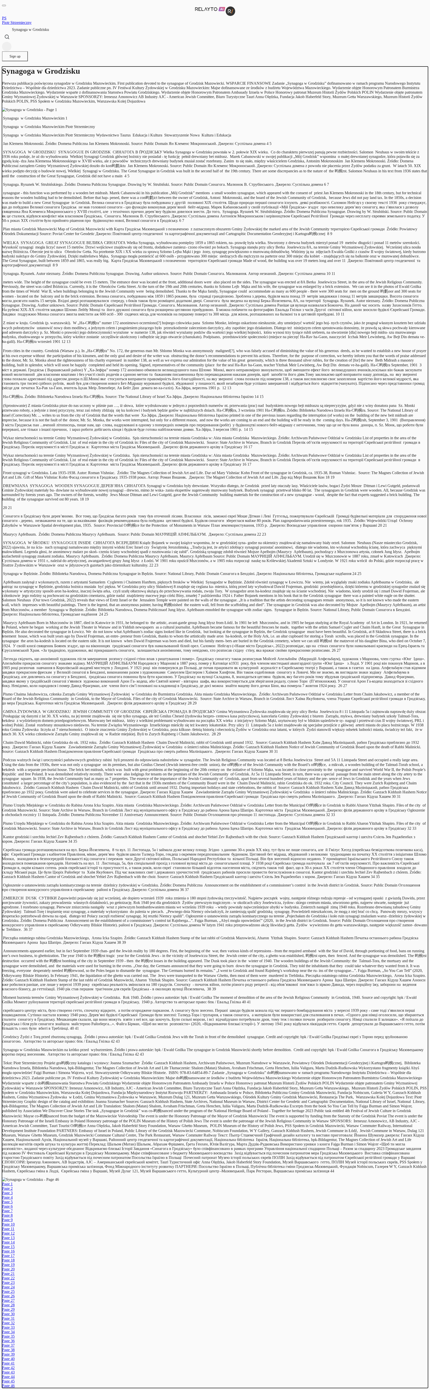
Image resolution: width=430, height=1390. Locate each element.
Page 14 (8, 1242)
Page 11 (8, 1229)
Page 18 (8, 1260)
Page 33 (8, 1327)
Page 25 (8, 1291)
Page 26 (8, 1296)
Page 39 (8, 1354)
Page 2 (7, 1188)
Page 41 (8, 1363)
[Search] (7, 37)
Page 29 (8, 1309)
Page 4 (7, 1197)
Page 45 (8, 1381)
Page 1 (7, 1184)
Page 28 (8, 1305)
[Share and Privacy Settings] (6, 46)
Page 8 (7, 1215)
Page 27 (8, 1300)
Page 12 (8, 1233)
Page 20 (8, 1269)
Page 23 (8, 1282)
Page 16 (8, 1251)
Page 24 (8, 1287)
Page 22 (8, 1278)
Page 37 (8, 1345)
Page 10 (8, 1224)
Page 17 (8, 1256)
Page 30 (8, 1314)
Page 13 (8, 1238)
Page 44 (8, 1377)
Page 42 (8, 1368)
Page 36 (8, 1341)
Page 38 (8, 1350)
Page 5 (7, 1202)
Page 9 (7, 1220)
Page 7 (7, 1211)
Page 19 (8, 1265)
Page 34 (8, 1332)
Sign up (14, 56)
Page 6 (7, 1206)
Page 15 (8, 1247)
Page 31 (8, 1318)
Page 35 (8, 1336)
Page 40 (8, 1359)
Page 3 (7, 1193)
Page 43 (8, 1372)
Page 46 (8, 1386)
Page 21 (8, 1273)
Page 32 (8, 1323)
